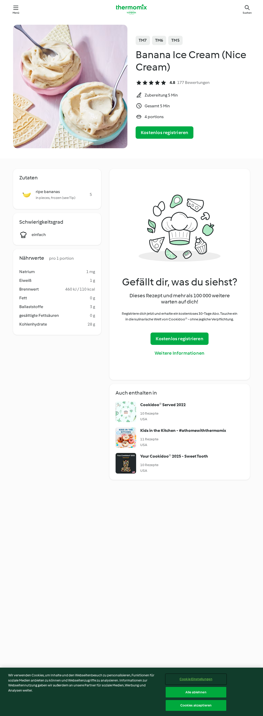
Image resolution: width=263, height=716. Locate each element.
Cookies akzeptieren (196, 705)
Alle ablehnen (195, 692)
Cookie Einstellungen (196, 679)
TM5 (175, 40)
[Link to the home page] (131, 9)
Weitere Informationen (179, 353)
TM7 (143, 40)
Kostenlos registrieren (164, 132)
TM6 (159, 40)
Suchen (247, 12)
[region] (131, 692)
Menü (16, 12)
